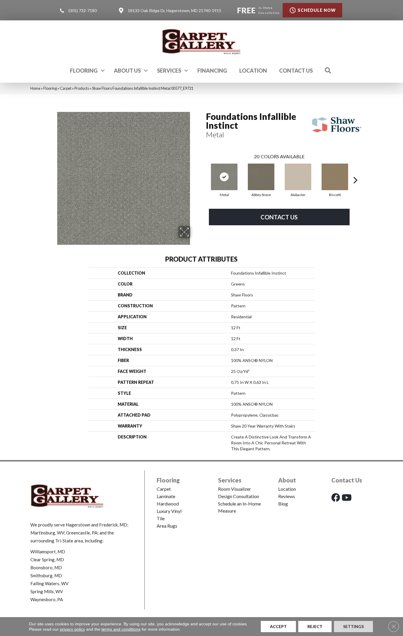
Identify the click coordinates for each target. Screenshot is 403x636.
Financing (212, 70)
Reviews (286, 496)
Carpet (65, 88)
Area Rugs (167, 526)
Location (253, 70)
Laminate (166, 496)
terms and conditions (120, 629)
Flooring (84, 70)
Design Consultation (238, 496)
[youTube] (347, 497)
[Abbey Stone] (261, 177)
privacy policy (72, 629)
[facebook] (335, 497)
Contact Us (296, 70)
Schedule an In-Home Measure (239, 507)
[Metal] (224, 177)
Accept (278, 626)
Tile (161, 518)
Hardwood (168, 503)
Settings (353, 626)
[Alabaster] (298, 177)
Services (169, 70)
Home (35, 88)
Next (355, 171)
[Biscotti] (335, 177)
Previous (203, 171)
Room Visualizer (234, 489)
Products (81, 88)
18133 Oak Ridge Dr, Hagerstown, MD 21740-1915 (174, 10)
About (287, 480)
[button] (103, 70)
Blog (283, 503)
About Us (127, 70)
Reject (314, 626)
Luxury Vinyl (169, 511)
